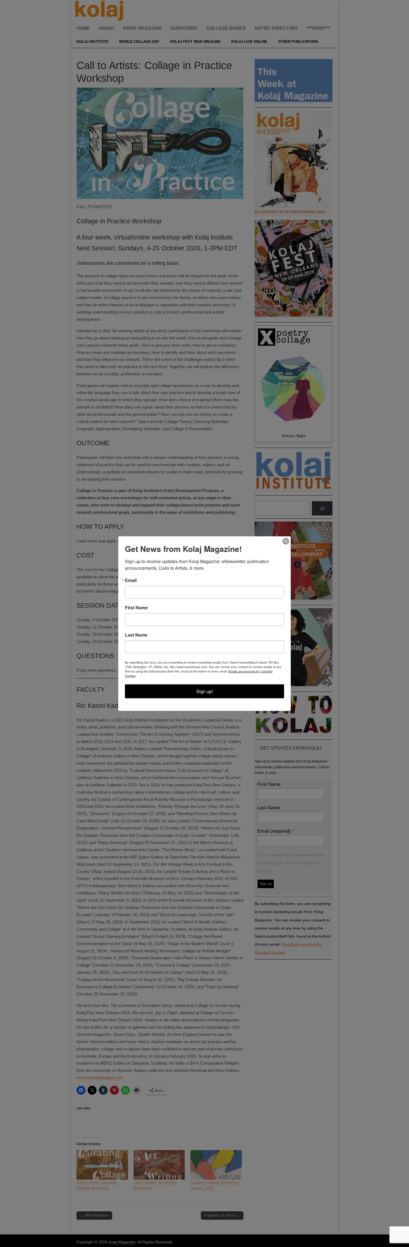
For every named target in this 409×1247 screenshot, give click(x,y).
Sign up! (204, 691)
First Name (136, 607)
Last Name (136, 635)
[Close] (285, 541)
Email (131, 580)
